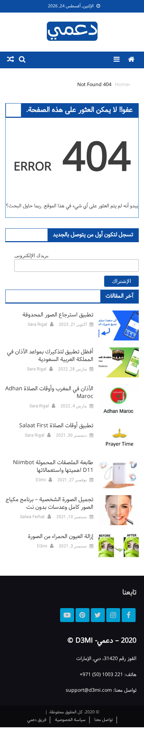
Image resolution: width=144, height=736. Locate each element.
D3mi (41, 479)
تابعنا (129, 593)
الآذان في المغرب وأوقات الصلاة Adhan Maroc (49, 392)
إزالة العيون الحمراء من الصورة (60, 536)
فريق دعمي (36, 719)
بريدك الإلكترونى (31, 255)
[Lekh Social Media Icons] (129, 615)
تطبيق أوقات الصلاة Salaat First (56, 426)
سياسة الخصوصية (70, 719)
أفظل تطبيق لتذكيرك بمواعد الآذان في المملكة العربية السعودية (50, 355)
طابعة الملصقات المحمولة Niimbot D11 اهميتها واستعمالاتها (53, 466)
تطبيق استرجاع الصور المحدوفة (57, 315)
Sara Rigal (37, 324)
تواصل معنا (103, 719)
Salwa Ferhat (32, 516)
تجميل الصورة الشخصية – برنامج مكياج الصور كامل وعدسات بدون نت (49, 503)
